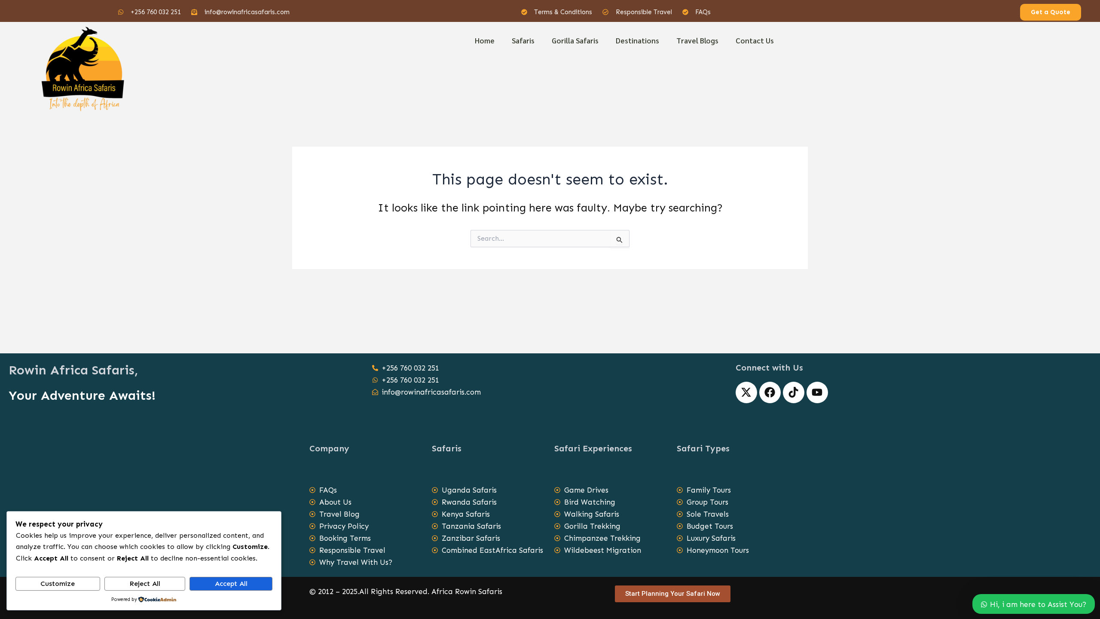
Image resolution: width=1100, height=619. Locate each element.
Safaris (523, 40)
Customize (57, 583)
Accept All (231, 583)
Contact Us (755, 40)
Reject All (144, 583)
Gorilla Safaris (575, 40)
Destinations (637, 40)
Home (485, 40)
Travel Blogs (697, 40)
